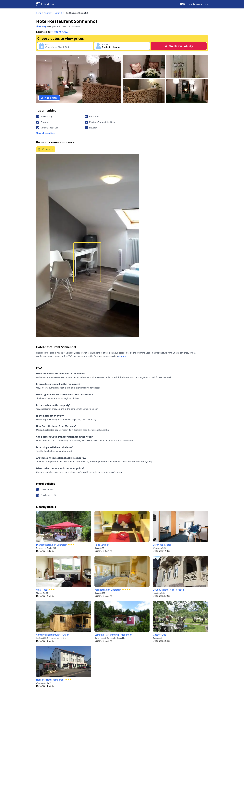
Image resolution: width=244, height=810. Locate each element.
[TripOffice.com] (45, 4)
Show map (41, 26)
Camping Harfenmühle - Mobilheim (113, 634)
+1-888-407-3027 (59, 31)
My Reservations (198, 4)
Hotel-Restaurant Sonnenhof (77, 13)
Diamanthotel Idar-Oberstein (51, 544)
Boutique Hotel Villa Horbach (168, 589)
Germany (48, 13)
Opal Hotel (42, 589)
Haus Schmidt (101, 544)
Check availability (181, 46)
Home (38, 13)
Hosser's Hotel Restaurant (50, 679)
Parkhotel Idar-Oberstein (107, 589)
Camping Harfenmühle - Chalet (52, 634)
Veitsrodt (58, 13)
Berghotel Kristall (162, 544)
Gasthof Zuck (160, 634)
